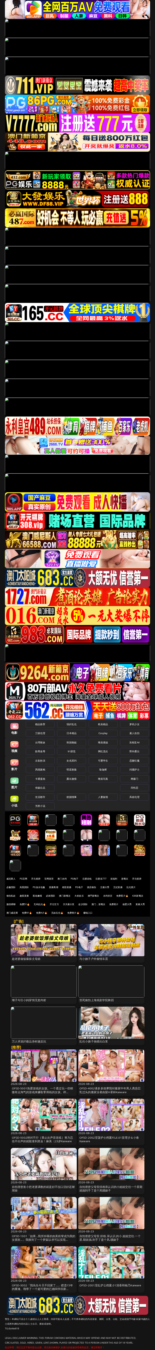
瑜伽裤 (103, 769)
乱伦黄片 (131, 887)
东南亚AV (134, 742)
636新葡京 (137, 895)
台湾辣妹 (40, 742)
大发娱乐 (79, 895)
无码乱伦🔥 (40, 904)
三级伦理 (40, 733)
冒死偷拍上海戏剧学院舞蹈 (96, 1000)
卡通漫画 (40, 778)
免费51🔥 (25, 904)
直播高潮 (53, 887)
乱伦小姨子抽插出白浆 (93, 1041)
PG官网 (23, 878)
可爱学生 (103, 760)
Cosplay (103, 733)
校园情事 (72, 797)
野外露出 (134, 751)
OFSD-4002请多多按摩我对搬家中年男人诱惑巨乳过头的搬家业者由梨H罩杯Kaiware (110, 1090)
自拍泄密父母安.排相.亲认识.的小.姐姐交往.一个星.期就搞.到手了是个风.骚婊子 (110, 1237)
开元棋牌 (35, 878)
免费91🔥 (27, 912)
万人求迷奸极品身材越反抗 (29, 1041)
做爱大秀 (127, 904)
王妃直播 (117, 887)
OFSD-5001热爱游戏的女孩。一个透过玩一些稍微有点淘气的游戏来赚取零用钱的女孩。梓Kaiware (42, 1091)
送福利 (113, 878)
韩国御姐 (72, 742)
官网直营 (49, 878)
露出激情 (72, 778)
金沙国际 (83, 904)
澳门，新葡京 (98, 904)
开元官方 (54, 904)
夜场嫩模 (37, 895)
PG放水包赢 (39, 887)
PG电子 (74, 878)
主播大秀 (104, 887)
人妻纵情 (103, 797)
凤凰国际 (24, 887)
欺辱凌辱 (40, 751)
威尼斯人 (11, 878)
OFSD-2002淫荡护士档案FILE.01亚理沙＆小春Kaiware (109, 1139)
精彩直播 (66, 887)
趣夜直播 (24, 895)
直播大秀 (140, 904)
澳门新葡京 (65, 895)
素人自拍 (134, 733)
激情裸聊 (11, 904)
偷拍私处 (11, 895)
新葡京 (124, 878)
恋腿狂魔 (134, 760)
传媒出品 (40, 787)
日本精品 (72, 733)
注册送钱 (87, 878)
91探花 (71, 751)
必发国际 (50, 895)
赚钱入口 (88, 912)
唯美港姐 (103, 742)
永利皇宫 (107, 895)
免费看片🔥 (122, 895)
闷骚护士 (134, 769)
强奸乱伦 (72, 724)
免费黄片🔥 (73, 912)
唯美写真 (103, 778)
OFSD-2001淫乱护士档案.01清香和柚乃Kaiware (110, 1285)
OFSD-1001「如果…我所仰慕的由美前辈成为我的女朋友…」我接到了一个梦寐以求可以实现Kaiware (43, 1239)
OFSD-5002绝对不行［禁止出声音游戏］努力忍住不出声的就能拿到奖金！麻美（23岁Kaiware (42, 1139)
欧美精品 (103, 724)
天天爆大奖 (68, 904)
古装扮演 (40, 760)
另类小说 (40, 806)
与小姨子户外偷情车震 (93, 959)
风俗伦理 (134, 797)
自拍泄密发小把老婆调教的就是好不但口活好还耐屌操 (43, 1188)
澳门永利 (62, 878)
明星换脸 (72, 769)
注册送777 (100, 878)
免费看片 (114, 904)
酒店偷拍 (91, 887)
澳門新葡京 (93, 895)
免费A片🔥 (41, 912)
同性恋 (134, 787)
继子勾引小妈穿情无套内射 (29, 1000)
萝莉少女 (134, 724)
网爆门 (134, 778)
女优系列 (72, 760)
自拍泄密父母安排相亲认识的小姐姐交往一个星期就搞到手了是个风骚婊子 (110, 1188)
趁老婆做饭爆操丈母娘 (26, 959)
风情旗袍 (40, 769)
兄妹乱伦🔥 (57, 912)
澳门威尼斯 (12, 912)
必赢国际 (11, 887)
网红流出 (103, 751)
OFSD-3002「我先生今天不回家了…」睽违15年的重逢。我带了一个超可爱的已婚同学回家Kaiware (42, 1288)
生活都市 (40, 797)
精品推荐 (40, 724)
